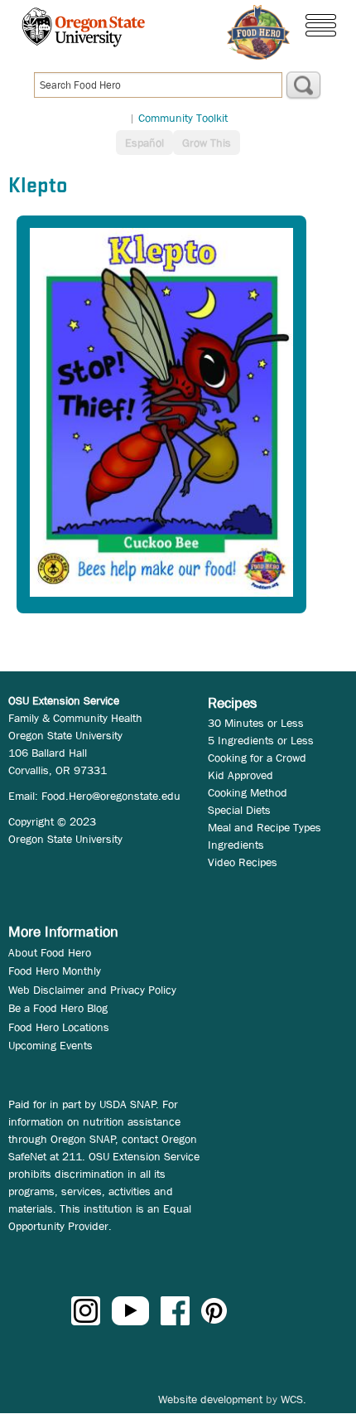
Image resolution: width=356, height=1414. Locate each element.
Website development (210, 1399)
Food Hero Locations (58, 1026)
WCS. (293, 1399)
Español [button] (144, 142)
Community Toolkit (183, 117)
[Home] (258, 32)
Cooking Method (247, 792)
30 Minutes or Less (256, 722)
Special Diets (239, 809)
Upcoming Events (50, 1045)
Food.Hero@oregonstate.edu (110, 795)
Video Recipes (242, 862)
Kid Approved (240, 775)
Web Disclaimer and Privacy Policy (92, 989)
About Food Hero (49, 952)
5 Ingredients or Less (261, 740)
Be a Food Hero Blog (58, 1007)
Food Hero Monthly (54, 970)
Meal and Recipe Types (264, 827)
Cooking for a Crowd (257, 757)
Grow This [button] (206, 142)
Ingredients (236, 844)
